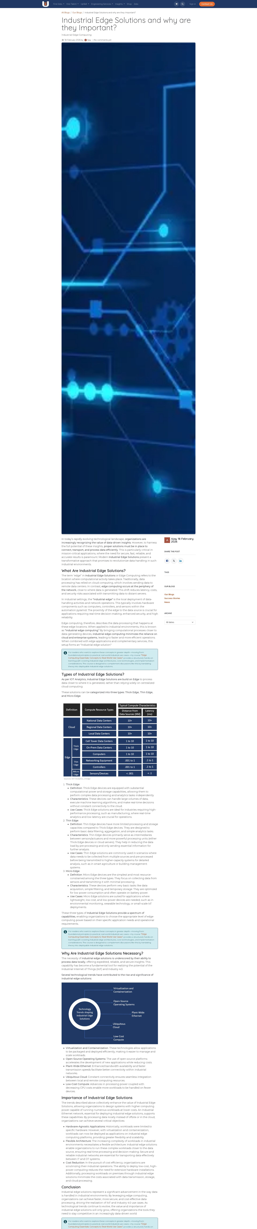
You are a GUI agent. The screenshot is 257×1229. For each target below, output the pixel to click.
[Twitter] (174, 561)
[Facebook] (167, 561)
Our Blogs (77, 12)
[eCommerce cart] (176, 4)
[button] (182, 4)
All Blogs (66, 12)
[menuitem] (58, 4)
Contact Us (207, 4)
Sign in (193, 4)
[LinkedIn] (180, 561)
